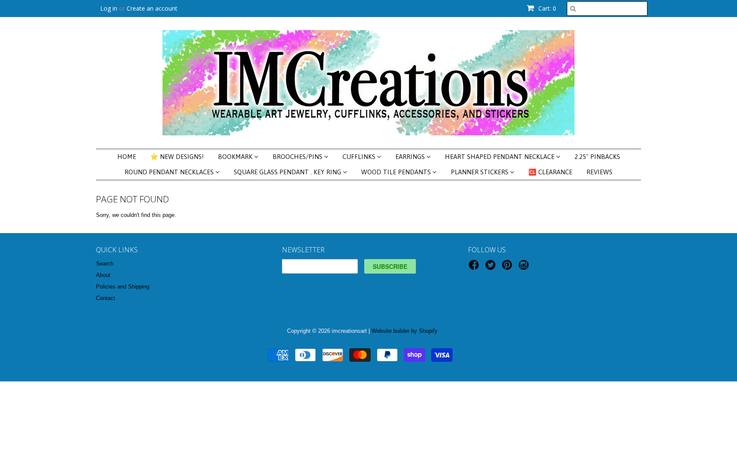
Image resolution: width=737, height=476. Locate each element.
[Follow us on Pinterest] (508, 267)
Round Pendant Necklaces (170, 172)
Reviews (599, 172)
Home (126, 156)
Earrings (411, 156)
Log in (108, 8)
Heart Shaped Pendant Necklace (500, 156)
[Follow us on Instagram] (525, 267)
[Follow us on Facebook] (475, 267)
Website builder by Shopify (404, 331)
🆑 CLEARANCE (550, 172)
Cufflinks (359, 156)
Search (104, 263)
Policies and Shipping (122, 286)
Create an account (152, 8)
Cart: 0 (546, 8)
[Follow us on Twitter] (491, 267)
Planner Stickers (480, 172)
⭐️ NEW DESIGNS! (177, 156)
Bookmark (236, 156)
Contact (105, 298)
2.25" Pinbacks (597, 156)
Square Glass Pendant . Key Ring (288, 172)
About (103, 275)
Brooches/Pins (298, 156)
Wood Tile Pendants (396, 172)
